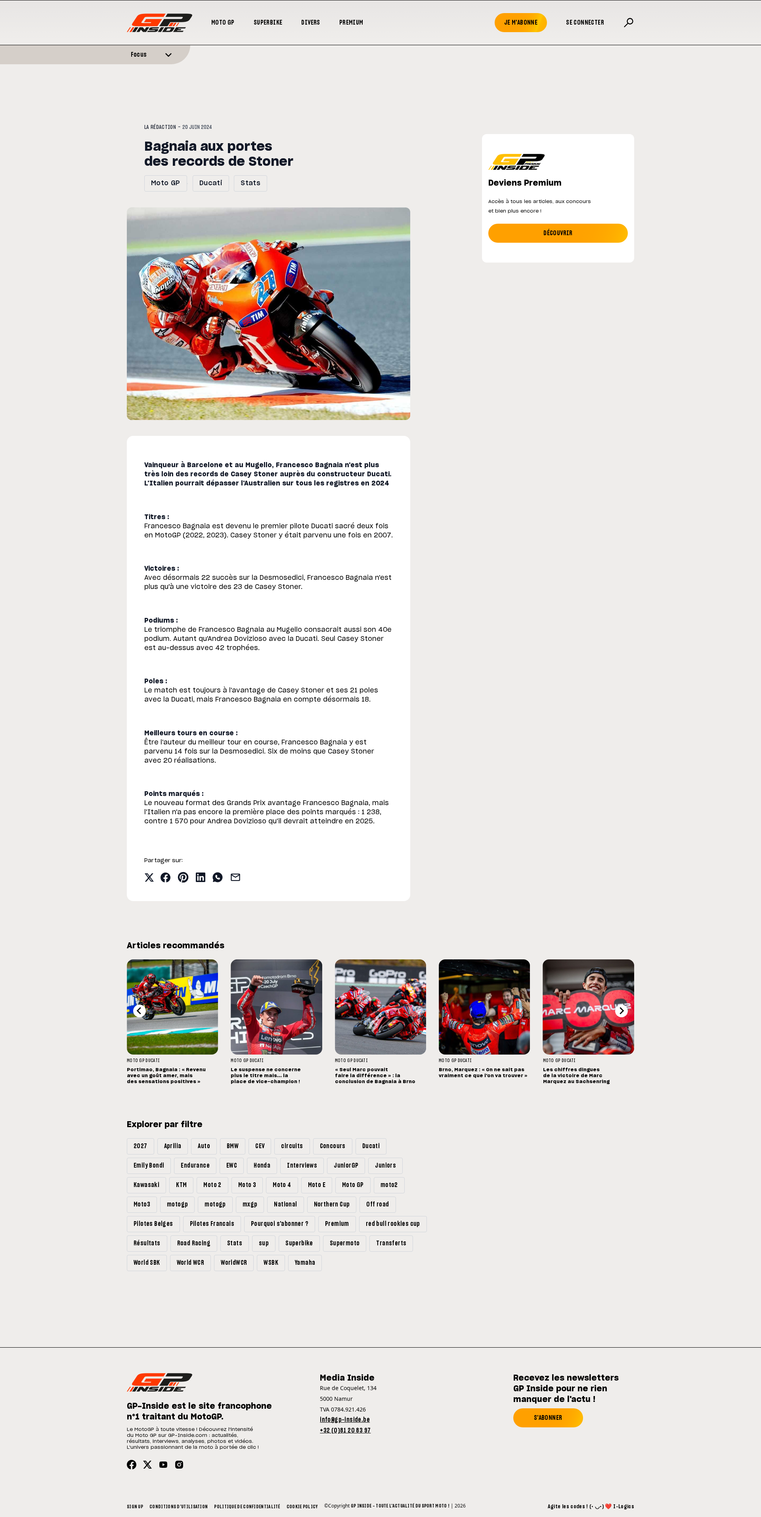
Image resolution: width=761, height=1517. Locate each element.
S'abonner (548, 1418)
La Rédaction (160, 127)
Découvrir (558, 233)
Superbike (268, 22)
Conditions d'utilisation (178, 1506)
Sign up (135, 1506)
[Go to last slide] (139, 1011)
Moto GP (223, 22)
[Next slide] (621, 1011)
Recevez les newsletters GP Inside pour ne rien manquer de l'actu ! (566, 1389)
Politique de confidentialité (247, 1506)
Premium (351, 22)
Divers (310, 22)
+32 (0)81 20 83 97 (345, 1430)
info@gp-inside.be (345, 1420)
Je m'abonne (520, 22)
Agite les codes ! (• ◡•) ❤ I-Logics (591, 1506)
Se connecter (585, 22)
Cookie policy (302, 1506)
